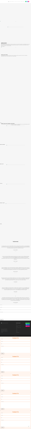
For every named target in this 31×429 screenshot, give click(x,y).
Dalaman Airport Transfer (18, 327)
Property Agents (17, 332)
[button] (2, 46)
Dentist (16, 331)
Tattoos (1, 183)
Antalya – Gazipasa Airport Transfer (18, 326)
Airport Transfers (2, 144)
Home (16, 324)
